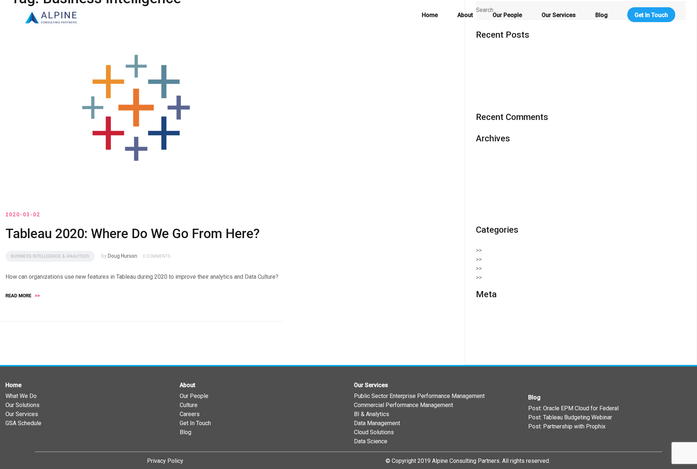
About (465, 15)
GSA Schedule (23, 423)
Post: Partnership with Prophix (567, 426)
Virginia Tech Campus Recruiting (516, 100)
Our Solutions (22, 405)
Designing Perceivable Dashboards (521, 55)
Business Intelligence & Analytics (50, 256)
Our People (507, 15)
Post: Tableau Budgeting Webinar (570, 417)
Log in (484, 314)
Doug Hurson (122, 256)
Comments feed (496, 332)
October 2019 (493, 203)
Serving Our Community (516, 277)
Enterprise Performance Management (534, 268)
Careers (190, 414)
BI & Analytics (371, 414)
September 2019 (497, 212)
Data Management (377, 423)
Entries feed (491, 323)
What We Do (21, 396)
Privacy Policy (165, 460)
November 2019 (496, 194)
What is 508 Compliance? (508, 82)
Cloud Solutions (507, 259)
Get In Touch (651, 15)
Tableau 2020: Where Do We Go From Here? (132, 233)
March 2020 (491, 176)
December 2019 (496, 185)
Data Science (370, 441)
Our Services (559, 15)
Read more (22, 295)
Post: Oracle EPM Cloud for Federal (573, 408)
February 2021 (494, 167)
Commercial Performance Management (403, 405)
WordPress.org (495, 342)
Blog (601, 15)
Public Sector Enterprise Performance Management (419, 396)
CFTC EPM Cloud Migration (510, 91)
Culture (188, 405)
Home (430, 15)
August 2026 (492, 158)
